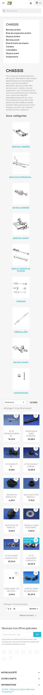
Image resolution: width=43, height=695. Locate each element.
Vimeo (37, 652)
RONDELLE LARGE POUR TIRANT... (31, 526)
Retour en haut (28, 615)
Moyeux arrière (13, 36)
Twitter (10, 652)
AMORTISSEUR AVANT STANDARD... (31, 433)
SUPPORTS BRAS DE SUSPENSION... (31, 590)
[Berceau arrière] (21, 133)
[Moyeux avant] (21, 348)
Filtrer (33, 402)
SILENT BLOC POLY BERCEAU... (31, 496)
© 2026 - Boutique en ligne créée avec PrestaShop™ (18, 690)
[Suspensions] (21, 379)
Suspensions (12, 56)
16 (14, 609)
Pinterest (30, 652)
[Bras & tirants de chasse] (21, 255)
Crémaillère (11, 50)
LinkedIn (10, 659)
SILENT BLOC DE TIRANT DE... (11, 526)
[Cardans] (21, 287)
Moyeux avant (12, 53)
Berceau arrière (13, 30)
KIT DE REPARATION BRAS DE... (11, 433)
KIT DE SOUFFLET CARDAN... (31, 465)
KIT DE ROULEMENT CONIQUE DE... (31, 558)
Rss (17, 652)
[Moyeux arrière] (21, 194)
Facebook (4, 652)
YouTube (23, 652)
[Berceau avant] (21, 224)
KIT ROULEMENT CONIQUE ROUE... (12, 557)
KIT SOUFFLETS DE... (12, 465)
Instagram (4, 659)
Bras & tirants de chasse (17, 43)
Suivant (34, 608)
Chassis (12, 24)
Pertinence (15, 402)
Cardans (10, 46)
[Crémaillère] (21, 318)
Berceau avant (12, 40)
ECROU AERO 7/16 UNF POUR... (11, 590)
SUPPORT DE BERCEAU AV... (11, 496)
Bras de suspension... (21, 177)
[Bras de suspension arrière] (21, 163)
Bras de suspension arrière (18, 33)
